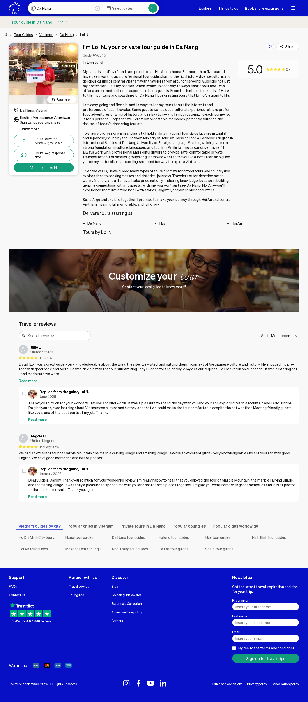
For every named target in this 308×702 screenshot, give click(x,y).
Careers (117, 621)
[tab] (39, 525)
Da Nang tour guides (128, 537)
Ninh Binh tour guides (269, 537)
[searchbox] (58, 335)
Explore (205, 8)
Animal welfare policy (127, 612)
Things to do (228, 8)
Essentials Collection (127, 603)
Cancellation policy (285, 684)
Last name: (240, 616)
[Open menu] (293, 8)
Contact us (17, 595)
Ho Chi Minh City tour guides (38, 537)
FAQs (13, 586)
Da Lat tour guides (173, 548)
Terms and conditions (227, 684)
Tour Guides (23, 34)
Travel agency (79, 586)
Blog (115, 586)
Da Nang (67, 34)
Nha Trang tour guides (130, 548)
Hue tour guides (217, 537)
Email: (236, 632)
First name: (240, 600)
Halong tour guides (174, 537)
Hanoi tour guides (79, 537)
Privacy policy (257, 684)
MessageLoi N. (44, 167)
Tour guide (76, 595)
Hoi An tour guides (33, 548)
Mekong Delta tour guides (85, 548)
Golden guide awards (127, 595)
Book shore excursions (264, 8)
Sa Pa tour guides (219, 548)
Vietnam (46, 34)
